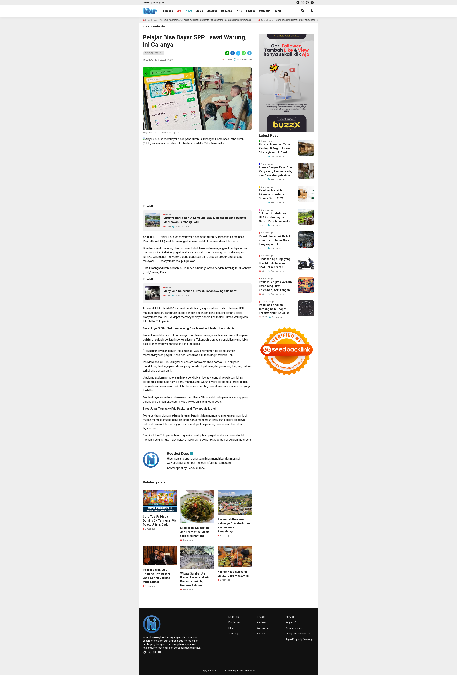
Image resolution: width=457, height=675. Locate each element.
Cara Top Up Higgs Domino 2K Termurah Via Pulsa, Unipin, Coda (159, 520)
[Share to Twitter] (238, 53)
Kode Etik (233, 616)
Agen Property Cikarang (299, 639)
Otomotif (264, 10)
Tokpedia (176, 335)
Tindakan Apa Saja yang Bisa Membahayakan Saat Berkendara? (275, 263)
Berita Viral (159, 26)
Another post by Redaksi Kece (186, 468)
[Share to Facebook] (232, 53)
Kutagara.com (294, 628)
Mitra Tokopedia (228, 241)
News (189, 10)
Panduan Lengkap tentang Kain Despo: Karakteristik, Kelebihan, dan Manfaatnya (275, 309)
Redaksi (261, 622)
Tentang (233, 633)
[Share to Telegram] (249, 53)
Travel (277, 10)
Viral (179, 10)
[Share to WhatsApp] (244, 53)
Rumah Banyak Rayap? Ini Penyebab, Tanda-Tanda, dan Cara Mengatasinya (275, 171)
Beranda (168, 10)
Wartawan (263, 628)
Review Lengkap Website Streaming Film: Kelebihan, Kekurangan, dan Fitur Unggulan (276, 286)
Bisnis (199, 10)
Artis (240, 10)
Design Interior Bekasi (298, 633)
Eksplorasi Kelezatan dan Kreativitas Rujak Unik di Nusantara (194, 532)
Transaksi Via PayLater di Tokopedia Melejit (187, 408)
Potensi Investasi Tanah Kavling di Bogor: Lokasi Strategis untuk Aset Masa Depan (275, 149)
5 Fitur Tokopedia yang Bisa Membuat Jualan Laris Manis (197, 328)
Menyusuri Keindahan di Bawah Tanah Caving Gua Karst (200, 291)
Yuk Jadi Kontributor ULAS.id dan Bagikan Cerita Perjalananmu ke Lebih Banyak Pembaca (191, 20)
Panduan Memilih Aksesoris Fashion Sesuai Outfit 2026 (271, 194)
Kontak (261, 633)
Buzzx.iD (290, 616)
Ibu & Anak (227, 10)
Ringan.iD (291, 622)
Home (146, 26)
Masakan (212, 10)
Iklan (231, 628)
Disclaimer (234, 622)
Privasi (261, 616)
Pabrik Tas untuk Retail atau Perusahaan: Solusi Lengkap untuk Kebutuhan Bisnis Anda (305, 20)
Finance (250, 10)
